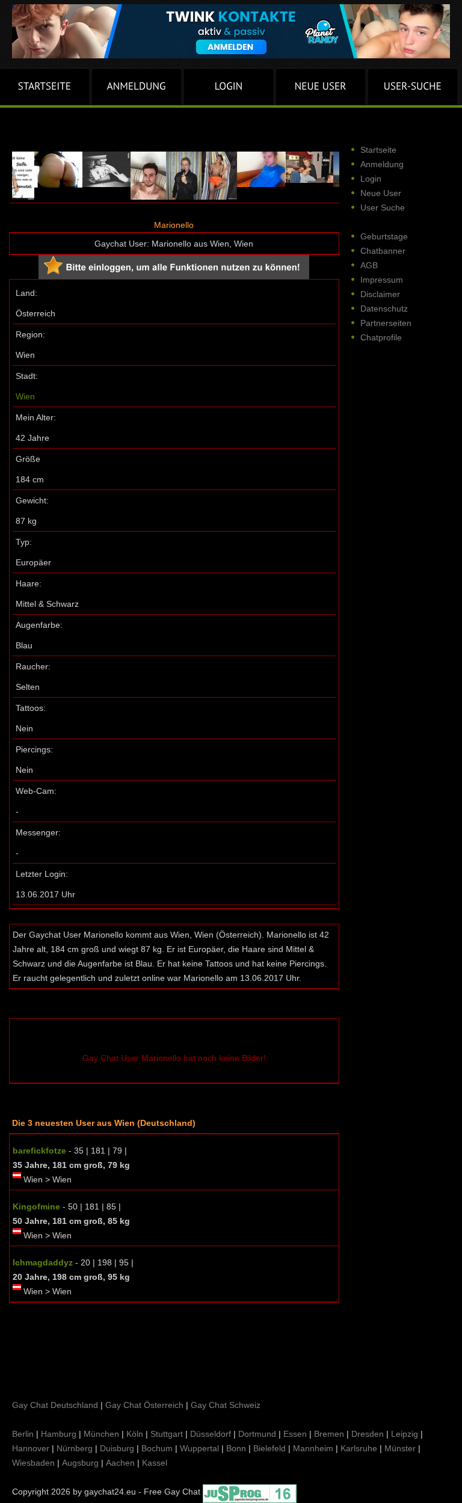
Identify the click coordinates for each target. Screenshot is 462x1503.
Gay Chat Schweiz (225, 1405)
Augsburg (80, 1463)
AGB (369, 265)
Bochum (157, 1448)
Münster (400, 1448)
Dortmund (257, 1434)
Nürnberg (75, 1448)
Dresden (367, 1434)
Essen (295, 1434)
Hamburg (58, 1434)
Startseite (378, 150)
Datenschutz (384, 308)
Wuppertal (199, 1448)
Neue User (380, 193)
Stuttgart (166, 1434)
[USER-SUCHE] (412, 86)
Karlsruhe (358, 1448)
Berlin (23, 1434)
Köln (134, 1434)
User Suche (382, 207)
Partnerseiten (385, 323)
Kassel (154, 1463)
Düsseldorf (210, 1434)
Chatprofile (381, 337)
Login (370, 178)
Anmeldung (382, 164)
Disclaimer (380, 294)
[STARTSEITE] (44, 86)
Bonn (236, 1448)
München (101, 1434)
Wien (25, 396)
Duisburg (117, 1448)
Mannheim (313, 1448)
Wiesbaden (33, 1463)
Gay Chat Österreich (144, 1405)
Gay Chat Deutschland (55, 1405)
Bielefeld (269, 1448)
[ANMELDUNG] (136, 86)
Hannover (30, 1448)
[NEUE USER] (320, 86)
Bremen (329, 1434)
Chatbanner (382, 251)
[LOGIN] (228, 86)
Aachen (120, 1463)
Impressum (381, 279)
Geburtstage (384, 236)
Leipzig (404, 1434)
